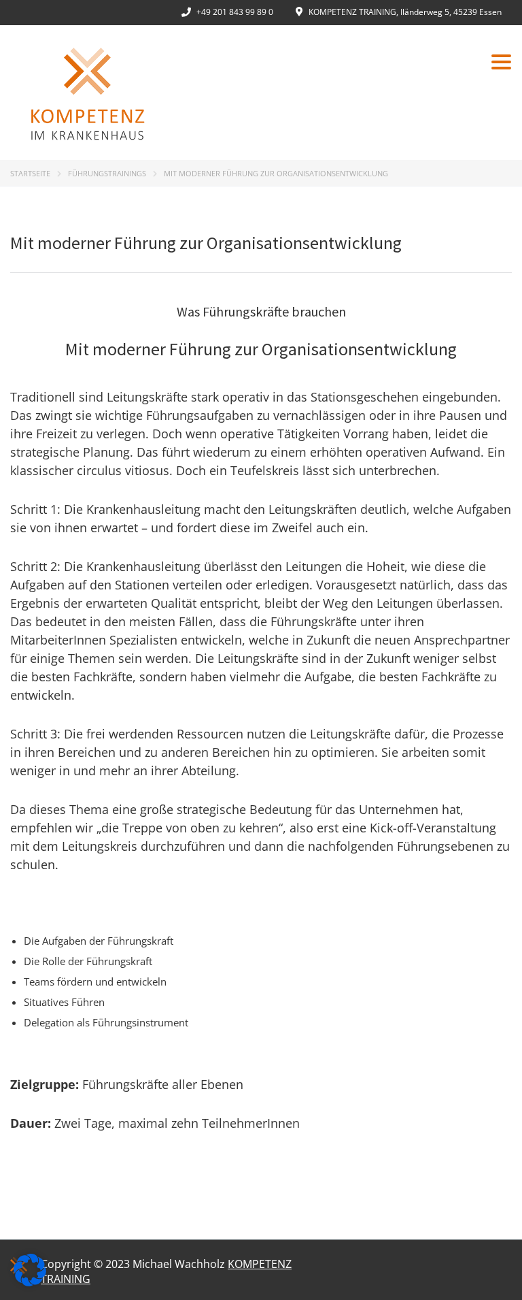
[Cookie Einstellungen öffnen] (30, 1282)
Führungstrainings (107, 173)
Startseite (30, 173)
